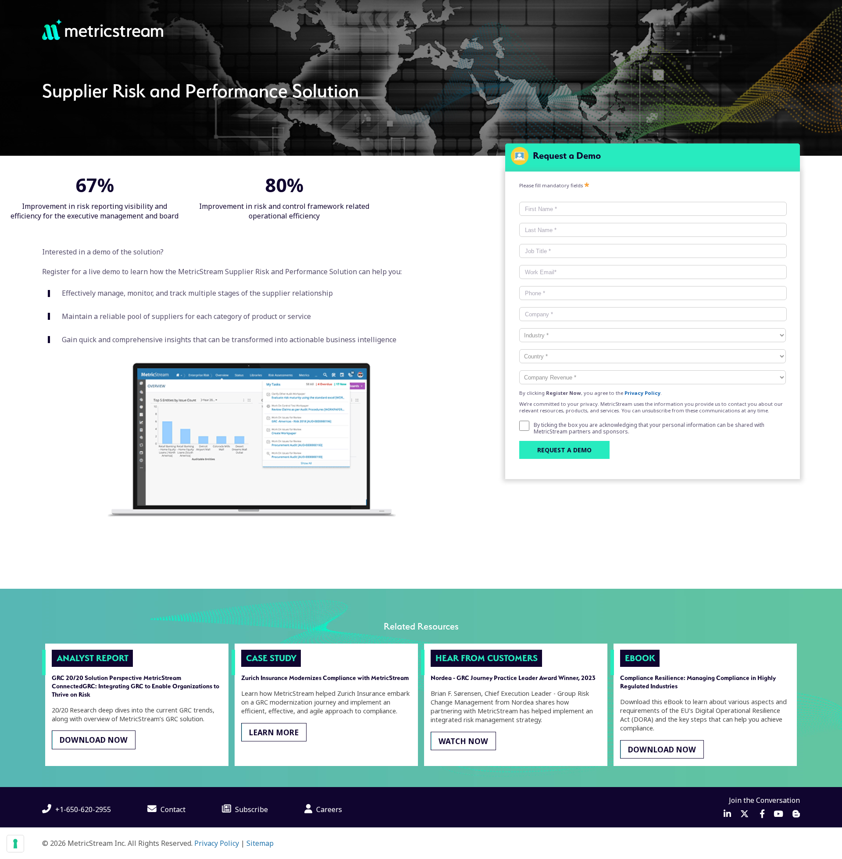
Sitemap (260, 843)
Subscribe (250, 809)
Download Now (94, 740)
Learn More (274, 732)
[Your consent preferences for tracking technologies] (15, 843)
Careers (328, 809)
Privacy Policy (216, 843)
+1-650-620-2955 (82, 809)
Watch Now (463, 741)
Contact (172, 809)
